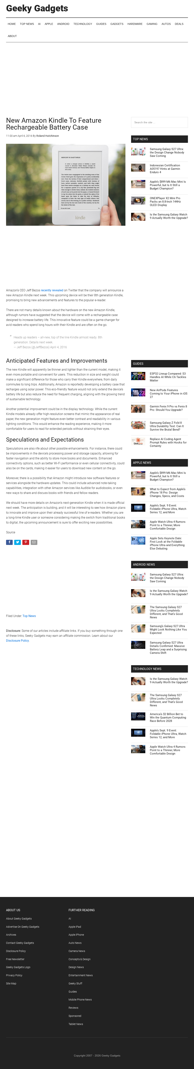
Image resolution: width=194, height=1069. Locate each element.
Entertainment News (81, 975)
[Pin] (26, 543)
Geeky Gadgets (37, 8)
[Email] (34, 543)
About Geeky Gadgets (19, 918)
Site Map (11, 983)
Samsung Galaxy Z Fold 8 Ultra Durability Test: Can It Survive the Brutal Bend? (167, 426)
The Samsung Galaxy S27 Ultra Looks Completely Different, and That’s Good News (166, 612)
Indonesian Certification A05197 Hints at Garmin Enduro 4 (165, 169)
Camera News (77, 951)
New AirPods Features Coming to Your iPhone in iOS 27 (168, 393)
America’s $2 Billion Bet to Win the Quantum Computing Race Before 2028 (168, 717)
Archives (11, 934)
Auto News (75, 942)
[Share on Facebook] (9, 543)
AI (70, 918)
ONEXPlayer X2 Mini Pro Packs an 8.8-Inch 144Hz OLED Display (165, 202)
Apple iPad (75, 926)
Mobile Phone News (80, 999)
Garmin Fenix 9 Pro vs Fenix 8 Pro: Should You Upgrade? (168, 408)
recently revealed (52, 290)
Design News (76, 967)
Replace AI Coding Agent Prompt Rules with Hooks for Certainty (168, 442)
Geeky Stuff (75, 983)
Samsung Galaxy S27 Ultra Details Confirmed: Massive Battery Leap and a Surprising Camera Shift (168, 648)
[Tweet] (18, 543)
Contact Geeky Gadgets (20, 942)
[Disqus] (65, 706)
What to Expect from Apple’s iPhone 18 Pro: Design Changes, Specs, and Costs (167, 492)
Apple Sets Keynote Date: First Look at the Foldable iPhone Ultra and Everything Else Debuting (167, 543)
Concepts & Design (80, 959)
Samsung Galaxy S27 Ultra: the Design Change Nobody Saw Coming (167, 152)
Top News (29, 616)
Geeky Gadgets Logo (18, 967)
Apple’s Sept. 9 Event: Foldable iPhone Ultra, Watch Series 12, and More (168, 509)
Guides (73, 991)
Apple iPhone (76, 934)
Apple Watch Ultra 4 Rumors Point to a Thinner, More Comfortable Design (167, 525)
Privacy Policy (14, 975)
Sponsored (75, 1015)
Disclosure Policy (17, 640)
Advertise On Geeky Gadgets (22, 926)
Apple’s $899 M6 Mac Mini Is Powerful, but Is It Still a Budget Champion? (168, 185)
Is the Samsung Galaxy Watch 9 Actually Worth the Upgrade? (169, 216)
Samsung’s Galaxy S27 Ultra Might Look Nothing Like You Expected (168, 629)
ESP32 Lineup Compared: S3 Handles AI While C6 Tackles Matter (168, 377)
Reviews (73, 1007)
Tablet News (76, 1024)
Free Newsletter (15, 959)
